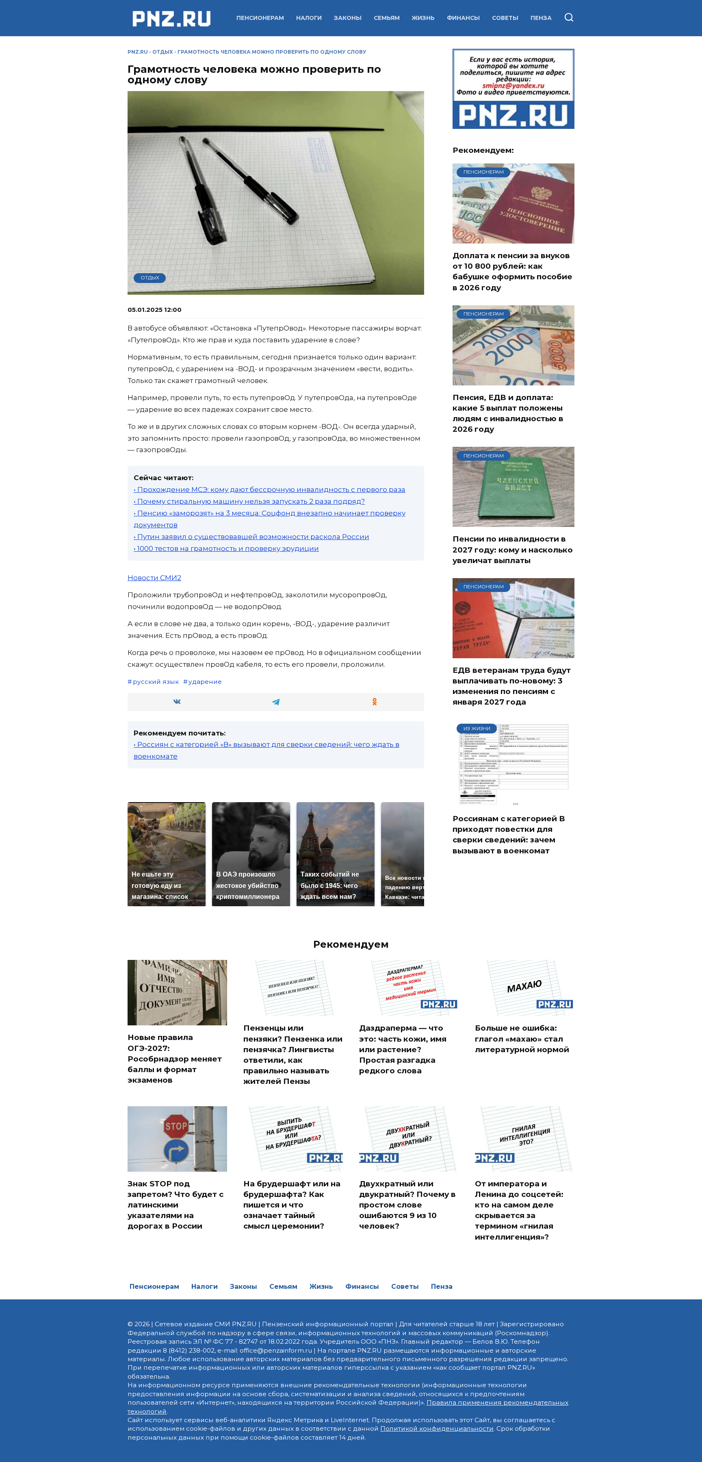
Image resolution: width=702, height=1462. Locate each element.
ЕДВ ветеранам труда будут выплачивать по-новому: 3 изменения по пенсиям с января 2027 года (512, 686)
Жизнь (423, 18)
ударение (205, 681)
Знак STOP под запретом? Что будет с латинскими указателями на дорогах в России (175, 1205)
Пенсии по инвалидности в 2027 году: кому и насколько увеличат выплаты (513, 549)
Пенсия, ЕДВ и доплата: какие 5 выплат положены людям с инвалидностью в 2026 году (508, 413)
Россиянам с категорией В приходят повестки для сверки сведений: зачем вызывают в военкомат (509, 834)
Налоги (309, 18)
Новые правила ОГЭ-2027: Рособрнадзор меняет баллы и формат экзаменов (175, 1059)
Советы (505, 18)
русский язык (156, 681)
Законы (348, 18)
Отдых (162, 52)
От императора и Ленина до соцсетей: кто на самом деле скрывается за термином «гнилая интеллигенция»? (519, 1210)
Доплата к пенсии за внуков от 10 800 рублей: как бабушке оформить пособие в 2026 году (512, 271)
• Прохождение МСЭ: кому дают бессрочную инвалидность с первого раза (269, 489)
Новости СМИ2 (154, 578)
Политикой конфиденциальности (437, 1428)
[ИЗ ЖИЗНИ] (513, 801)
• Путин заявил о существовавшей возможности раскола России (251, 537)
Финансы (463, 18)
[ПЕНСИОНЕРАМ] (513, 238)
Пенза (541, 18)
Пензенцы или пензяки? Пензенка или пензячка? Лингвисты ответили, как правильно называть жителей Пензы (292, 1054)
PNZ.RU (138, 52)
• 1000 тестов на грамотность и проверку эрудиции (226, 548)
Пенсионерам (260, 18)
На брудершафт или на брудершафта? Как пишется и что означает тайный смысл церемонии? (291, 1205)
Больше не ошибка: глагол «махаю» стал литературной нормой (522, 1038)
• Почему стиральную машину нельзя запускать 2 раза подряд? (249, 501)
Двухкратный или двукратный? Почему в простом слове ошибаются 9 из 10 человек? (407, 1205)
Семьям (387, 18)
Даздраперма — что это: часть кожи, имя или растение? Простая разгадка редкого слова (402, 1049)
